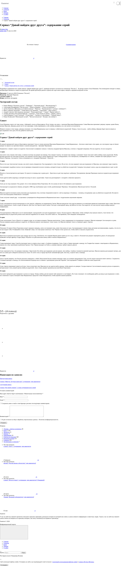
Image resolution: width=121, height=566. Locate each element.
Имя (2, 397)
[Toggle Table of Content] (1, 79)
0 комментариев (71, 44)
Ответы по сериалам (10, 437)
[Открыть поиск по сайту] (118, 3)
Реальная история (9, 438)
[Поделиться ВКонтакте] (17, 328)
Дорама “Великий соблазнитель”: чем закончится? (19, 497)
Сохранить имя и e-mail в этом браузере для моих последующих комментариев (25, 403)
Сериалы (6, 440)
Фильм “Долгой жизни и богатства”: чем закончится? (20, 463)
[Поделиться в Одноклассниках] (17, 356)
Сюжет (6, 84)
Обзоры (6, 433)
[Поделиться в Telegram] (17, 342)
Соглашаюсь (4, 565)
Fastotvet (5, 3)
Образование (7, 435)
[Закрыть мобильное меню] (0, 551)
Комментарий (4, 416)
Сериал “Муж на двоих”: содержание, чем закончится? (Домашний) (24, 480)
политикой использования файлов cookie (64, 562)
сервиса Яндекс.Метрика (86, 562)
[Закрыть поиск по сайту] (0, 559)
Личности (7, 432)
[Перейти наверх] (14, 532)
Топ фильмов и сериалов (11, 441)
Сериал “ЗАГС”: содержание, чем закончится (17, 446)
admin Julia (3, 31)
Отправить (3, 422)
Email (2, 400)
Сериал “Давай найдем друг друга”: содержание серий (19, 85)
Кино (5, 430)
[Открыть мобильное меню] (120, 3)
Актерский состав (9, 82)
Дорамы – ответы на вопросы (12, 429)
